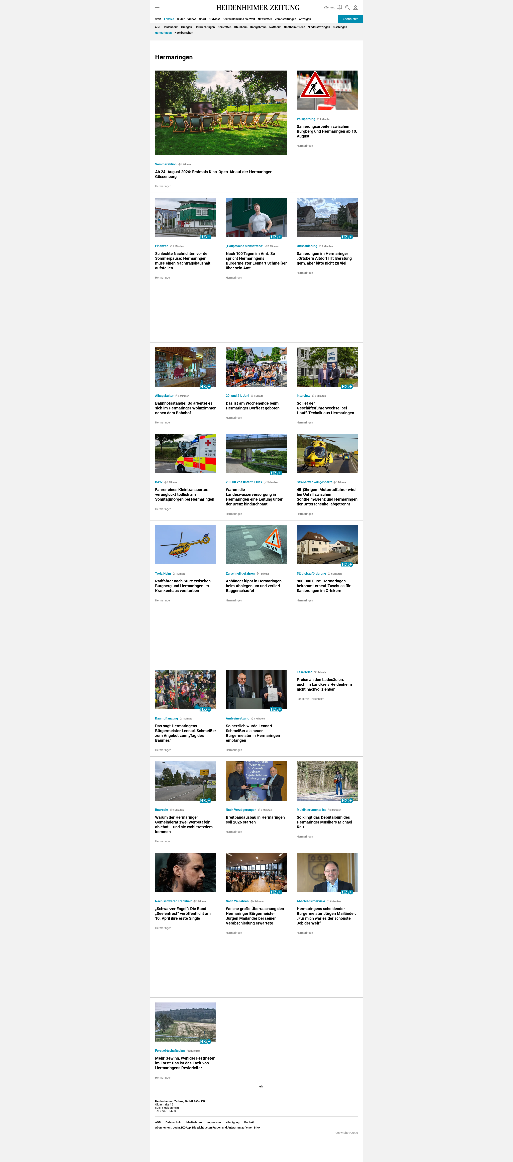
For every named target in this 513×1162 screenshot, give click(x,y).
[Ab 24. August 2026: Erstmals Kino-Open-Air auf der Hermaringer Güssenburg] (221, 112)
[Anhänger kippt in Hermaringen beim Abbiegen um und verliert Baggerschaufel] (256, 543)
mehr (260, 1086)
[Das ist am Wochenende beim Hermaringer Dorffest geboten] (256, 366)
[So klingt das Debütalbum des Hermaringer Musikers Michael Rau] (327, 780)
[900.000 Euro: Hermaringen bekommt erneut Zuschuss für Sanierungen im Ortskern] (327, 543)
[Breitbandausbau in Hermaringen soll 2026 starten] (256, 780)
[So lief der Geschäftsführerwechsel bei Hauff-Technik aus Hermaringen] (327, 366)
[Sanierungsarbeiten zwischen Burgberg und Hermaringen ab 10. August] (327, 89)
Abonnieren (350, 19)
